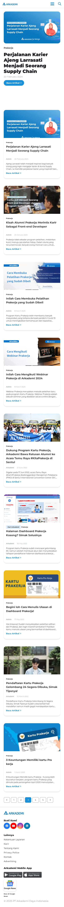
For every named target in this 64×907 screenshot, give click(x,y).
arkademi (10, 468)
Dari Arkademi (13, 527)
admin (8, 159)
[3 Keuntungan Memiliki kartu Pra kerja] (32, 741)
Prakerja (8, 47)
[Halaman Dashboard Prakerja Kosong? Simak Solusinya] (32, 508)
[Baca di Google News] (10, 885)
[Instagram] (20, 826)
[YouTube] (13, 826)
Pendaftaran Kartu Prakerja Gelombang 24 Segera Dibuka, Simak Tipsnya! (31, 687)
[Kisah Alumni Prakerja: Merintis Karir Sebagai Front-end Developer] (32, 202)
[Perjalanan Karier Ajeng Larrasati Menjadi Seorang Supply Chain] (32, 126)
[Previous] (7, 800)
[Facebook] (7, 826)
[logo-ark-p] (10, 3)
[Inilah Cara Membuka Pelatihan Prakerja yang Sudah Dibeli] (32, 278)
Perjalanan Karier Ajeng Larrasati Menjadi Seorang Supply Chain (26, 63)
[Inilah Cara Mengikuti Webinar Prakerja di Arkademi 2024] (32, 354)
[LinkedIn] (27, 826)
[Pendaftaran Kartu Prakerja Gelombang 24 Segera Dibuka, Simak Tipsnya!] (32, 665)
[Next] (50, 800)
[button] (52, 4)
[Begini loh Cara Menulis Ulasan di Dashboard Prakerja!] (32, 586)
